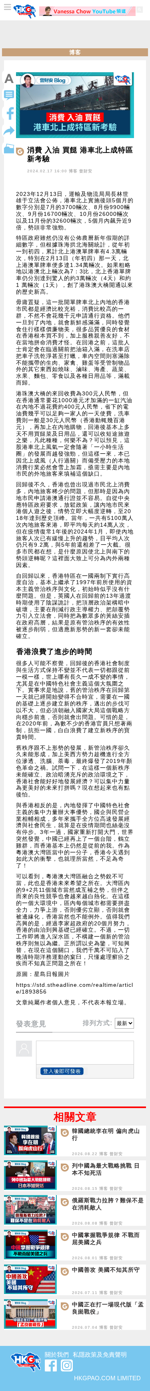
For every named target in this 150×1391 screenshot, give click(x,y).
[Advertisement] (75, 34)
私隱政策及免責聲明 (100, 1354)
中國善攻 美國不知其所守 (106, 1270)
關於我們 (57, 1354)
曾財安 (85, 171)
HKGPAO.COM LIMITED (107, 1378)
